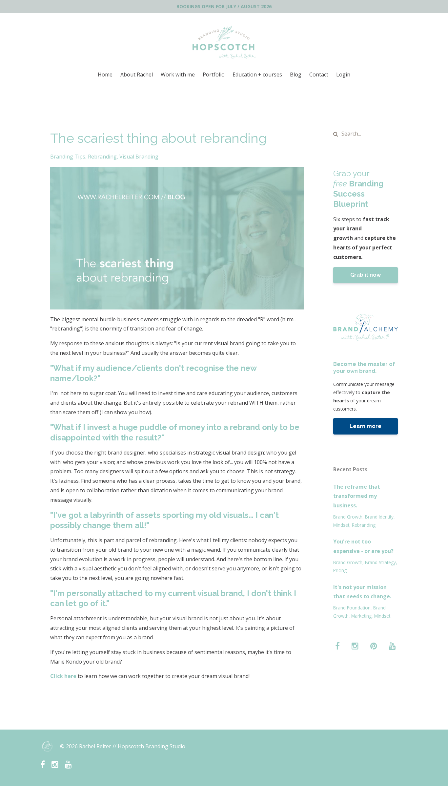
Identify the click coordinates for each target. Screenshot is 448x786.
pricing (340, 570)
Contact (318, 74)
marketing (361, 616)
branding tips (67, 156)
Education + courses (257, 74)
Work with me (178, 74)
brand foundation (352, 608)
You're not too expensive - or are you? (363, 546)
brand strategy (380, 562)
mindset (341, 525)
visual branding (138, 156)
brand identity (379, 517)
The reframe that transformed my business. (356, 496)
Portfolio (214, 74)
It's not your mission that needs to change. (362, 592)
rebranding (102, 156)
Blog (295, 74)
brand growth (347, 517)
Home (105, 74)
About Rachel (136, 74)
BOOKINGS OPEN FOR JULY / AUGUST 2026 (224, 6)
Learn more (365, 426)
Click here (63, 676)
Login (343, 74)
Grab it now (365, 275)
